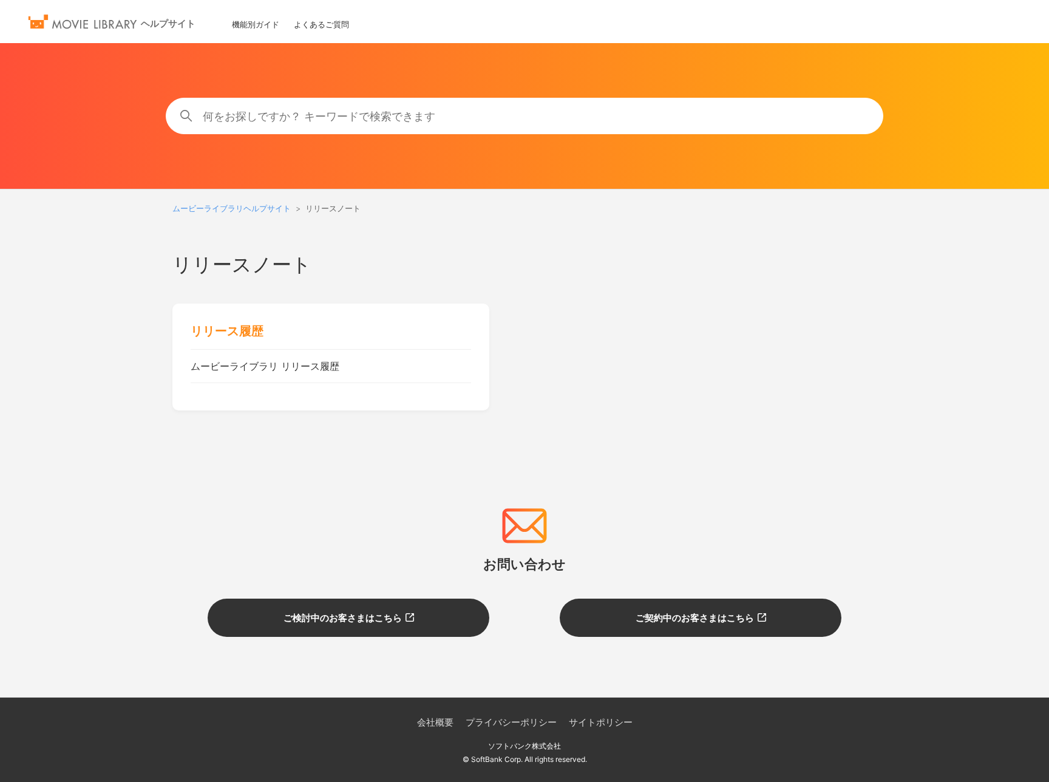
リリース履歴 (227, 331)
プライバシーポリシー (511, 722)
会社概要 (435, 722)
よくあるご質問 (321, 24)
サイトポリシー (601, 722)
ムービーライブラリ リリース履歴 (265, 366)
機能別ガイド (255, 24)
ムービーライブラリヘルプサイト (231, 208)
